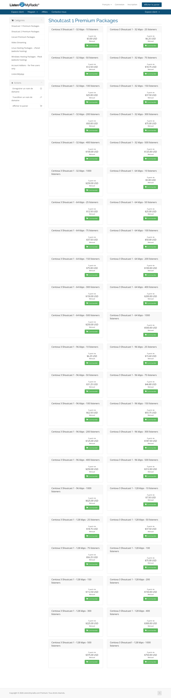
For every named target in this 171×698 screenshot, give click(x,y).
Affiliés (45, 12)
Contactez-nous (59, 12)
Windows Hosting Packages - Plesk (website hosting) (26, 58)
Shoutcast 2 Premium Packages (25, 31)
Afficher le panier (152, 4)
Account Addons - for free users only (25, 67)
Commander (93, 45)
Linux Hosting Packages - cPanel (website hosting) (25, 49)
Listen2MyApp (17, 74)
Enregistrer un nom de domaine (22, 90)
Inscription (132, 4)
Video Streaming (18, 42)
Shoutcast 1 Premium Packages (25, 26)
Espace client (17, 12)
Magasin (32, 12)
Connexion (119, 4)
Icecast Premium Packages (23, 37)
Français (106, 4)
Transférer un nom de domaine (21, 99)
